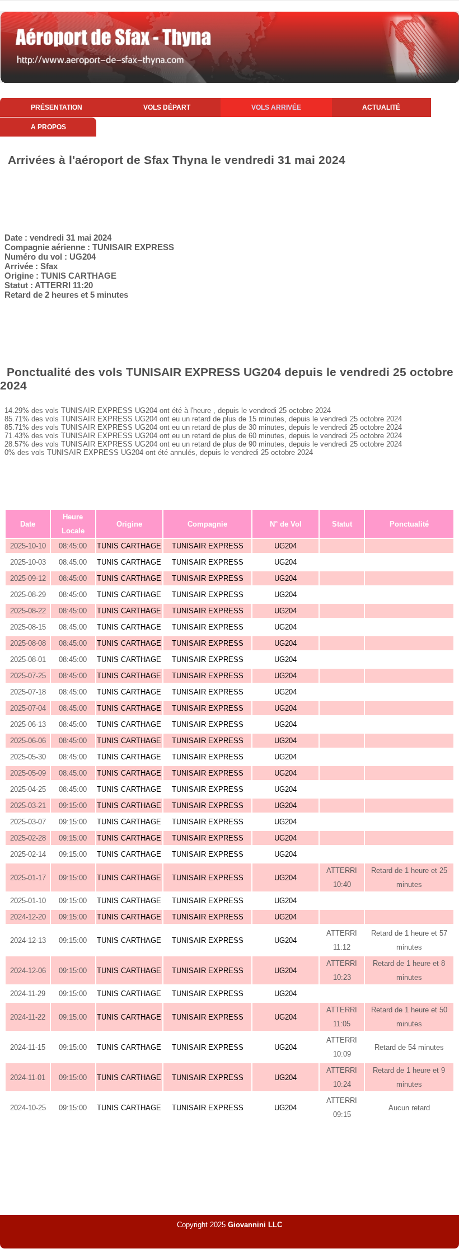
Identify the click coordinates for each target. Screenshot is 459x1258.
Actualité (381, 107)
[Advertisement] (229, 197)
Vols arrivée (276, 107)
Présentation (56, 107)
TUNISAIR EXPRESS (207, 546)
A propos (48, 127)
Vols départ (166, 107)
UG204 (285, 546)
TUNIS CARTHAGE (129, 546)
